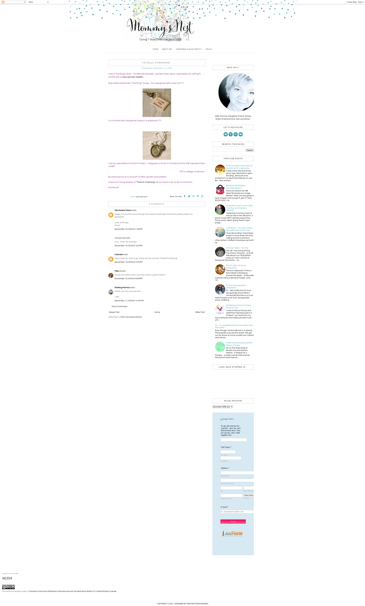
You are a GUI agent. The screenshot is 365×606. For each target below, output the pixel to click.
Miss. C (118, 271)
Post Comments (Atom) (131, 317)
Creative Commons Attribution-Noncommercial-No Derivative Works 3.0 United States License (72, 591)
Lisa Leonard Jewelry (132, 77)
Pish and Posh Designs (197, 604)
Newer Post (114, 312)
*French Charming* (145, 182)
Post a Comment (119, 306)
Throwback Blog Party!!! (189, 49)
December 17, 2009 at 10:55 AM (129, 301)
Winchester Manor (123, 210)
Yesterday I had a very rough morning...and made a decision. (239, 208)
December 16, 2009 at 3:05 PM (128, 246)
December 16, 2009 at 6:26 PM (128, 279)
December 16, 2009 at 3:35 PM (128, 262)
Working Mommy (122, 288)
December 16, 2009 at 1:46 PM (128, 229)
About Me (167, 49)
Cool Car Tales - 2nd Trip (237, 248)
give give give (141, 197)
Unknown (119, 254)
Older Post (200, 312)
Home (155, 49)
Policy (209, 49)
